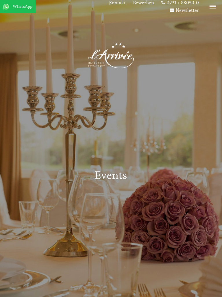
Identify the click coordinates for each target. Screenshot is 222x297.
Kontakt (117, 3)
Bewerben (143, 3)
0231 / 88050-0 (182, 3)
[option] (111, 148)
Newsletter (186, 10)
